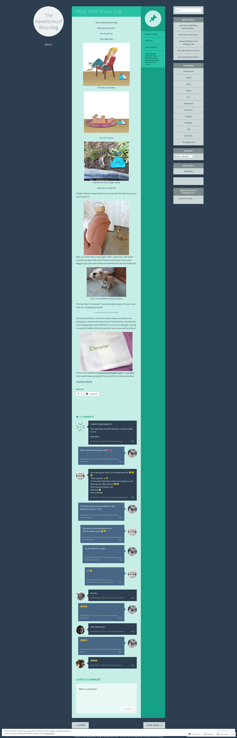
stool (147, 64)
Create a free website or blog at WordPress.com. (96, 736)
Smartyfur (188, 135)
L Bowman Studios (84, 381)
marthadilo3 (120, 598)
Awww (188, 77)
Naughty (188, 116)
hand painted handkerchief (109, 372)
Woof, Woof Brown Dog (98, 11)
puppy (147, 62)
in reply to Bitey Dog (106, 582)
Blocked (81, 725)
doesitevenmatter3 (121, 497)
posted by (106, 441)
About (48, 44)
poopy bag (154, 60)
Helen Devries (119, 631)
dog (154, 56)
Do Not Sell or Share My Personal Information (141, 736)
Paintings (188, 123)
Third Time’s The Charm (188, 34)
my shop (130, 372)
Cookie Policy (50, 733)
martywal (118, 665)
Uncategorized (151, 47)
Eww (188, 84)
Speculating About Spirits (188, 57)
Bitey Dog (108, 459)
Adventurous (188, 71)
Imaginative (188, 103)
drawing (148, 58)
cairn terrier (150, 54)
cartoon (149, 56)
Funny (188, 90)
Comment (127, 709)
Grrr (188, 97)
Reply (133, 441)
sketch (153, 62)
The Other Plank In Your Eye (188, 50)
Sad (188, 129)
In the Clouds (153, 725)
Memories (188, 110)
